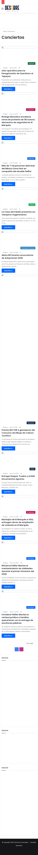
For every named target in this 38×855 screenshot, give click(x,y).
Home (5, 31)
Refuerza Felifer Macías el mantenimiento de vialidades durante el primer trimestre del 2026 (18, 569)
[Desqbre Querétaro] (12, 9)
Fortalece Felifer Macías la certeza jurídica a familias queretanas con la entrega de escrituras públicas (17, 618)
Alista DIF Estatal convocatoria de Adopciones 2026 (17, 256)
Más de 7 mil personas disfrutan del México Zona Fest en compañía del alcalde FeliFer (18, 168)
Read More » (8, 89)
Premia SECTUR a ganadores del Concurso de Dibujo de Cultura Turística (18, 433)
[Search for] (35, 9)
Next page (30, 643)
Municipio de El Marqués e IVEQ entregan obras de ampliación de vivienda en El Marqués (18, 522)
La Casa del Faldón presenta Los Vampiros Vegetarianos (18, 213)
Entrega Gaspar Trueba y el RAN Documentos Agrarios (18, 477)
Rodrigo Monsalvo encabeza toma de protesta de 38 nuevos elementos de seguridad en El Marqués (18, 121)
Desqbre (5, 68)
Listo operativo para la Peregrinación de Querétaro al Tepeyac (17, 73)
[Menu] (3, 9)
